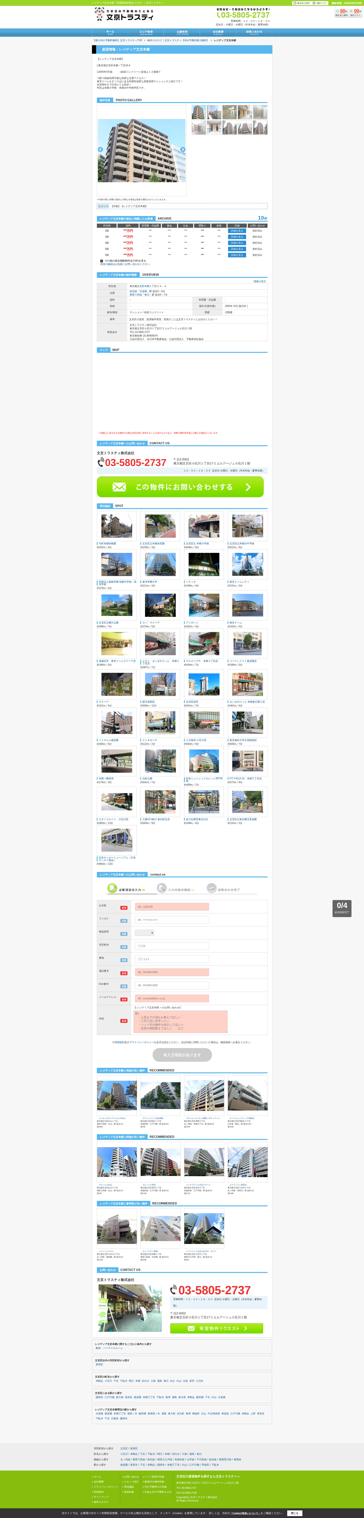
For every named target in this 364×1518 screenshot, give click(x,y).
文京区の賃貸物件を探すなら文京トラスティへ (208, 1476)
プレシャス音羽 (149, 1185)
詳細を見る (237, 230)
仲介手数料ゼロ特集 (156, 1486)
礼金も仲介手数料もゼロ (158, 1491)
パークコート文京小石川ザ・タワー (201, 1251)
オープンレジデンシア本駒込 (242, 1118)
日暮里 (114, 1418)
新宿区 (99, 1364)
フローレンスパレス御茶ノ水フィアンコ (203, 1118)
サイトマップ (101, 1496)
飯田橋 (200, 1397)
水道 (185, 1381)
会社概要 (99, 1481)
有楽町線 (179, 1459)
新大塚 (119, 1397)
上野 (253, 1413)
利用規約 (119, 1042)
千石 (116, 1381)
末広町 (180, 1413)
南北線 (151, 1459)
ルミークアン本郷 (150, 1251)
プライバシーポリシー (141, 1042)
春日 (146, 294)
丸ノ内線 (125, 1459)
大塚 (153, 1381)
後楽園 (137, 1397)
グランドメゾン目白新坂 (152, 1118)
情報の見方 (260, 281)
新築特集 (129, 1491)
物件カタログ (101, 1502)
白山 (179, 1381)
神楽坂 (225, 1413)
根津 (168, 1397)
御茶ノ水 (132, 1413)
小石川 (108, 1381)
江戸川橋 (110, 1397)
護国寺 (99, 1397)
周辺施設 (129, 1486)
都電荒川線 (225, 1459)
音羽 (191, 1381)
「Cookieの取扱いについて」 (245, 1513)
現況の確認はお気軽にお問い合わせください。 (126, 264)
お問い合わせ (131, 1476)
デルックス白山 (105, 1185)
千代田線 (202, 1459)
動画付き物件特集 (154, 1481)
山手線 (190, 1459)
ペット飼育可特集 (154, 1476)
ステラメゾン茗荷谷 (238, 1185)
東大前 (182, 1397)
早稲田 (205, 1464)
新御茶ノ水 (154, 1413)
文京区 (140, 286)
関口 (131, 1381)
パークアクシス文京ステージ (198, 1185)
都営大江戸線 (164, 1459)
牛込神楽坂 (214, 1413)
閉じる (294, 1513)
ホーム (97, 1476)
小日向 (199, 1381)
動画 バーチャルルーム (109, 1348)
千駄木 (123, 1381)
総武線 (133, 291)
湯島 (159, 1381)
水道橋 (143, 291)
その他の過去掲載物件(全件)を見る (123, 260)
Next (182, 149)
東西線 (237, 1459)
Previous (100, 149)
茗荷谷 (128, 1397)
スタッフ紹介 (131, 1481)
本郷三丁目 (149, 1397)
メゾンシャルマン (106, 1251)
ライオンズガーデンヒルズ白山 (112, 1118)
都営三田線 (136, 294)
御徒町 (196, 1413)
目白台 (145, 1381)
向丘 (172, 1381)
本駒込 (99, 1381)
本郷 (146, 286)
